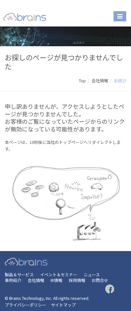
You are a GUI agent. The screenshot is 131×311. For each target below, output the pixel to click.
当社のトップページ (65, 142)
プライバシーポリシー (25, 305)
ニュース (92, 274)
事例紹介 (13, 280)
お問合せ (100, 280)
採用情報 (77, 280)
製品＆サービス (19, 274)
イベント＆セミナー (58, 274)
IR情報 (56, 280)
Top (82, 81)
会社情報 (100, 81)
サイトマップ (63, 305)
